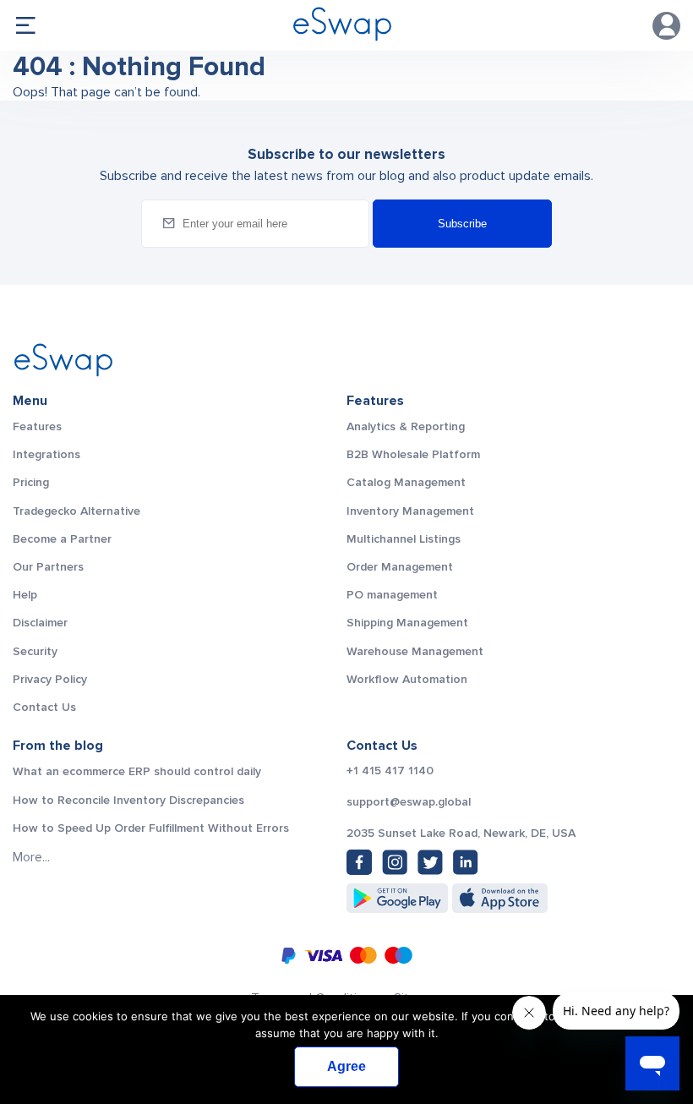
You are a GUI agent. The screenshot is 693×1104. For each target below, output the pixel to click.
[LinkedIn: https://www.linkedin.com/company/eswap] (465, 862)
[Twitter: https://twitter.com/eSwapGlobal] (430, 862)
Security (35, 651)
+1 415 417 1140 (390, 771)
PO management (392, 595)
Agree (346, 1066)
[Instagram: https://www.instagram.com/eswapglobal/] (394, 862)
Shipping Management (407, 622)
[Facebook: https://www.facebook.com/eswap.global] (359, 862)
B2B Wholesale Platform (413, 454)
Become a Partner (62, 539)
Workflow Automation (406, 679)
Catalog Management (406, 482)
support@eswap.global (408, 802)
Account (666, 26)
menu (25, 25)
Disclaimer (40, 622)
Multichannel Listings (403, 539)
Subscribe (462, 223)
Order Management (399, 567)
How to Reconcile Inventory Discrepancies (128, 800)
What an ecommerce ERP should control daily (137, 771)
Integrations (46, 454)
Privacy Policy (50, 679)
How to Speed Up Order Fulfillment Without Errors (151, 828)
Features (37, 426)
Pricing (31, 482)
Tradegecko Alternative (76, 511)
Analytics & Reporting (405, 426)
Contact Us (44, 707)
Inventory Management (410, 511)
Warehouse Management (414, 651)
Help (25, 595)
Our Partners (48, 567)
